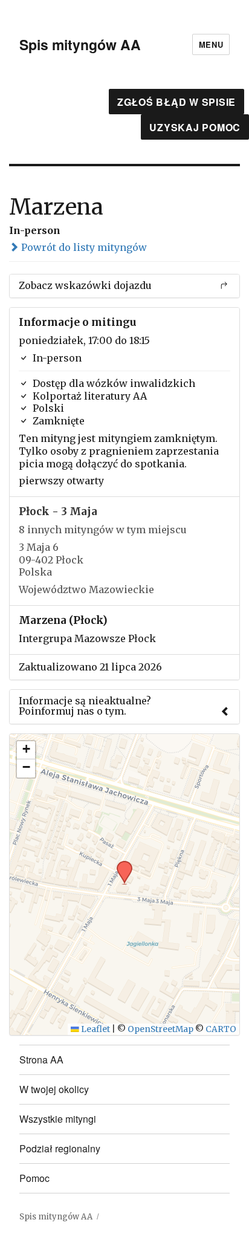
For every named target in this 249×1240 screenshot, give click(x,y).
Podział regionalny (59, 1148)
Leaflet (94, 1029)
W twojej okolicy (54, 1089)
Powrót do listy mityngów (83, 247)
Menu (211, 44)
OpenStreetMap (160, 1029)
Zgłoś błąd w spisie (176, 102)
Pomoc (34, 1178)
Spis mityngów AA (80, 44)
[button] (120, 864)
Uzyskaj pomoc (195, 127)
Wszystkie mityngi (57, 1119)
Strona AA (41, 1059)
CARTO (220, 1029)
